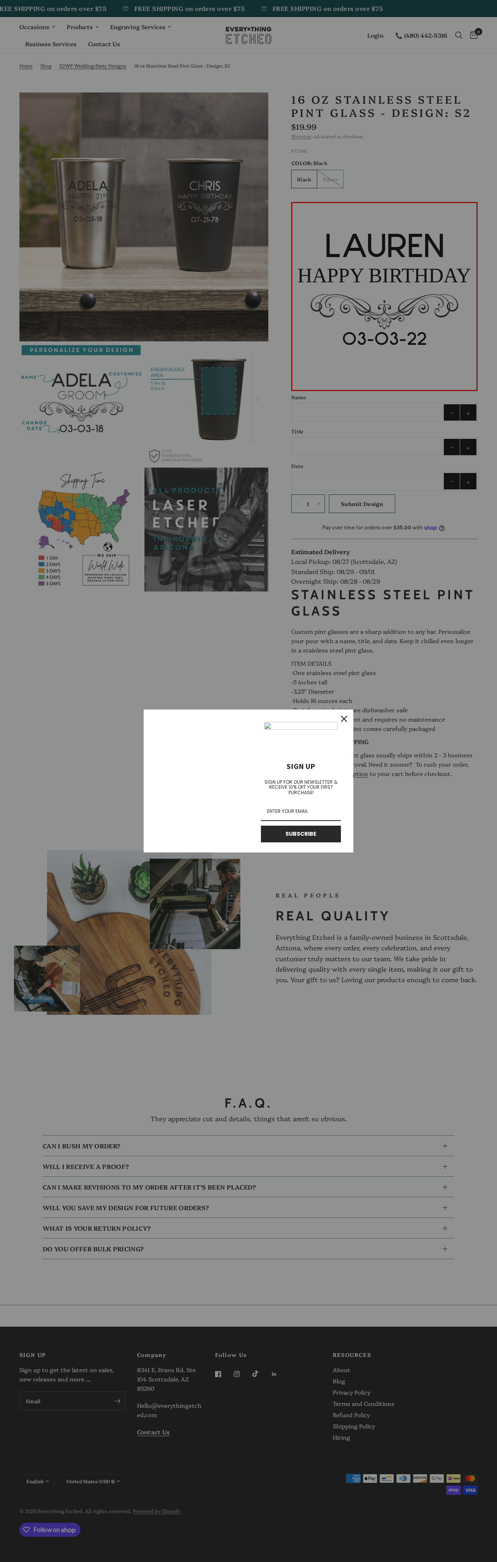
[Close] (344, 719)
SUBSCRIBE (300, 834)
